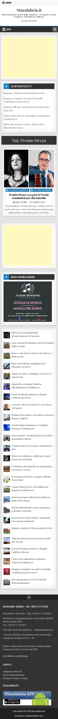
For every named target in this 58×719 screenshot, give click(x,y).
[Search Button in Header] (55, 29)
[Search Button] (29, 597)
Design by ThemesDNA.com (29, 716)
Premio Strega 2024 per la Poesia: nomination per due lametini (29, 196)
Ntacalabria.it (29, 10)
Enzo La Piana (21, 202)
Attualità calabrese (19, 190)
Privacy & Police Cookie (15, 678)
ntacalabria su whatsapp (15, 656)
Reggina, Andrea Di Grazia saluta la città (24, 93)
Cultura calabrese (43, 190)
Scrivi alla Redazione (13, 675)
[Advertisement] (29, 57)
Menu (9, 2)
